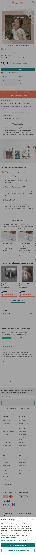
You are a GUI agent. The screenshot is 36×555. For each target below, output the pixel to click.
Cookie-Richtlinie (6, 540)
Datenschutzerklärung (19, 540)
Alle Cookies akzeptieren (18, 545)
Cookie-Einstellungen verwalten (18, 550)
